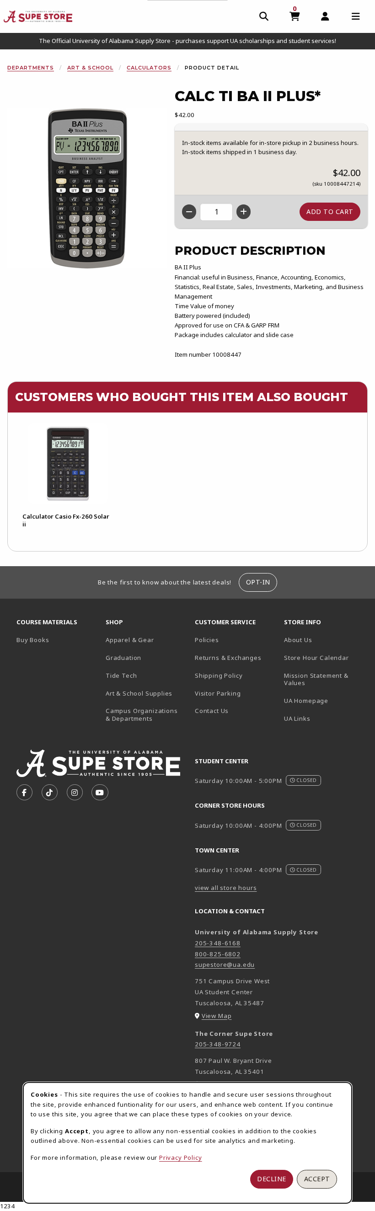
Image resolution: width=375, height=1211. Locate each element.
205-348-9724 (218, 1044)
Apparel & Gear (130, 640)
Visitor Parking (218, 693)
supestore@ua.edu (225, 964)
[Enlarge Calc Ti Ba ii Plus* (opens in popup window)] (87, 188)
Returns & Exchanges (228, 658)
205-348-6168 (218, 943)
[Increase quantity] (243, 211)
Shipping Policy (218, 675)
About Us (298, 640)
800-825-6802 (218, 954)
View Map (217, 1016)
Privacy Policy (180, 1157)
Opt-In (258, 582)
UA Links (297, 718)
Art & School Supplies (139, 693)
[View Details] (67, 463)
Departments (30, 67)
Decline (271, 1178)
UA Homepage (325, 700)
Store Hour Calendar (325, 657)
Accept (317, 1178)
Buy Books (32, 640)
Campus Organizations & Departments (147, 715)
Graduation (123, 658)
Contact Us (212, 711)
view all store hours (226, 888)
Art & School (90, 67)
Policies (207, 640)
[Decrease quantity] (189, 211)
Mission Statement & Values (316, 679)
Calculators (149, 67)
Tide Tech (121, 675)
